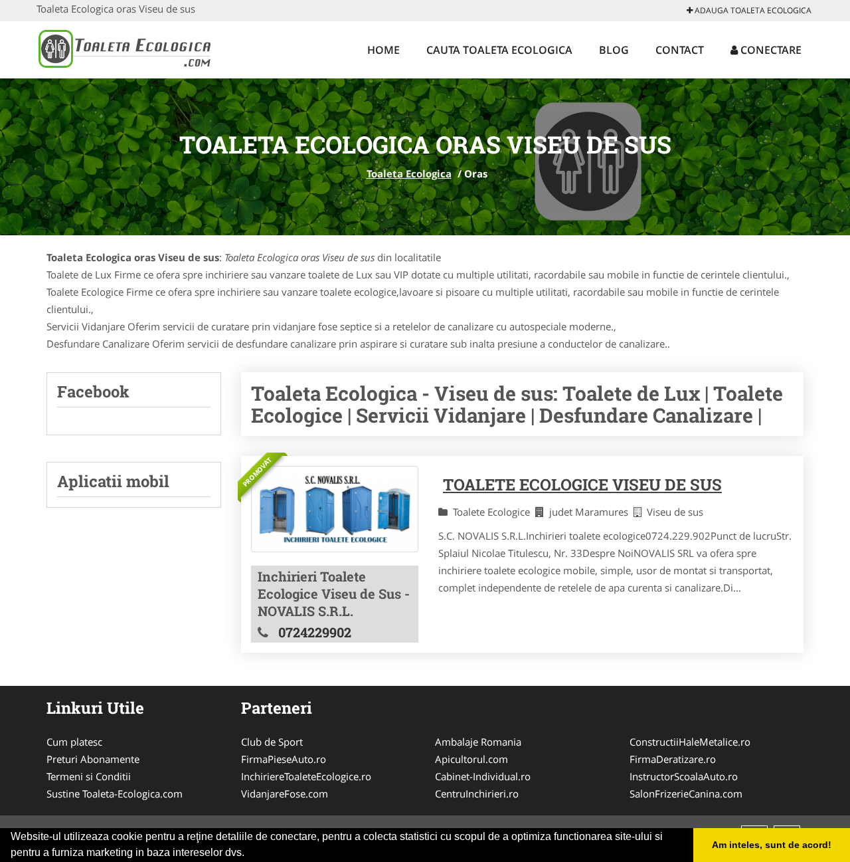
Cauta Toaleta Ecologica (499, 50)
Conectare (770, 50)
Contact (679, 50)
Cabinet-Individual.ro (483, 776)
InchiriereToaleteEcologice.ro (306, 776)
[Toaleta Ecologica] (124, 47)
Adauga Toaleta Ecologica (752, 10)
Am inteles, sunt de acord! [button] (771, 844)
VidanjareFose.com (284, 793)
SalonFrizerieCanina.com (686, 793)
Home (383, 50)
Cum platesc (74, 741)
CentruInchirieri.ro (477, 793)
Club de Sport (272, 741)
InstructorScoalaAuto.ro (684, 776)
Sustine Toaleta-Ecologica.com (114, 793)
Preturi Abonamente (92, 759)
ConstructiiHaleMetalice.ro (690, 741)
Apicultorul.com (471, 759)
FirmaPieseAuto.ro (283, 759)
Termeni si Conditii (88, 776)
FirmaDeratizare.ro (673, 759)
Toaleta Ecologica (409, 173)
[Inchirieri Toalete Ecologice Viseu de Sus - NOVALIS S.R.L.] (334, 509)
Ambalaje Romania (478, 741)
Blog (614, 50)
